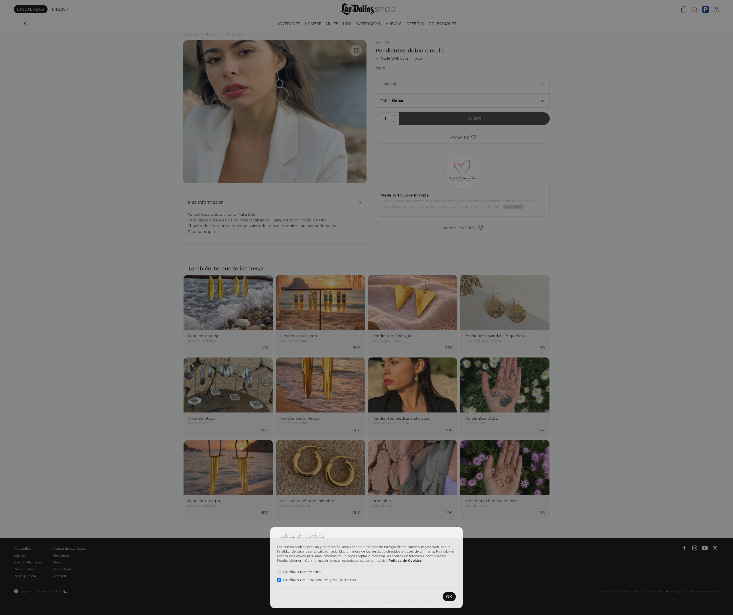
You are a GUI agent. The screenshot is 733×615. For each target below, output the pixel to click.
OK (449, 596)
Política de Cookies (405, 561)
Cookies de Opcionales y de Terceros (319, 579)
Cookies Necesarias (302, 571)
